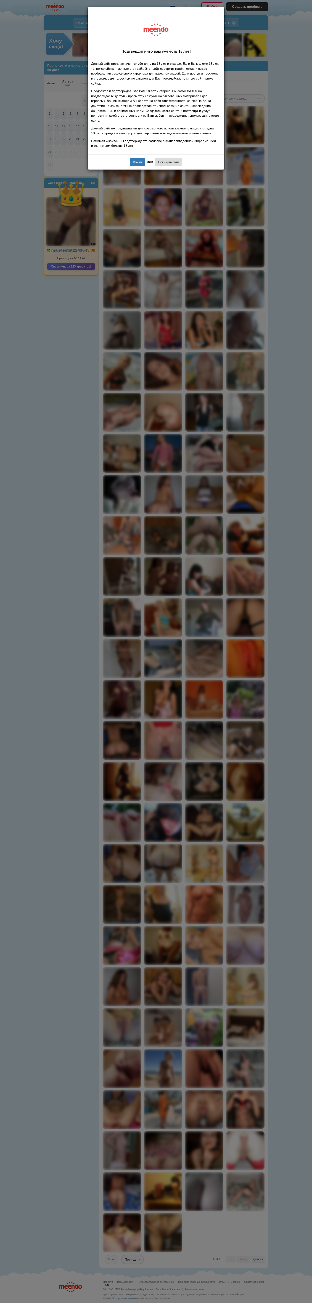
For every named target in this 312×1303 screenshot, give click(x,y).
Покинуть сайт (168, 162)
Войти (137, 162)
